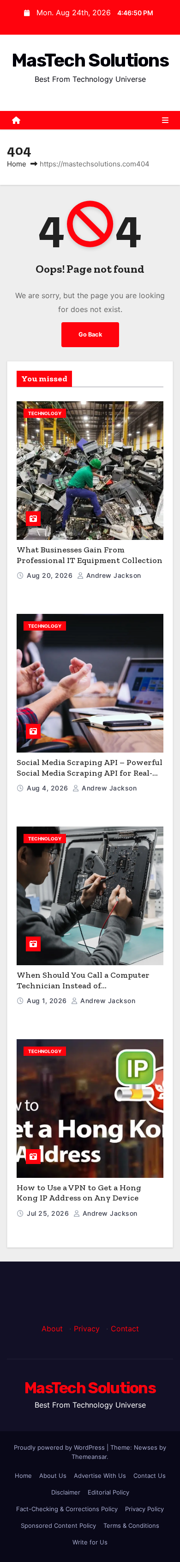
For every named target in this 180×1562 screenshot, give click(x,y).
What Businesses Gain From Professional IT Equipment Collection (89, 555)
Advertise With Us (100, 1475)
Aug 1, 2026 (48, 1001)
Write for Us (90, 1542)
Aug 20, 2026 (51, 575)
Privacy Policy (144, 1509)
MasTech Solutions (90, 60)
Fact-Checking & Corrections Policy (67, 1509)
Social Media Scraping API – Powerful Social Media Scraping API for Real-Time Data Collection (89, 772)
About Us (52, 1475)
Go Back (90, 334)
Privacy (87, 1328)
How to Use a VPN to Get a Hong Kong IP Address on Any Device (79, 1192)
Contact (125, 1328)
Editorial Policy (108, 1492)
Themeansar (89, 1456)
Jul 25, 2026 (49, 1213)
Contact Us (149, 1475)
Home (16, 163)
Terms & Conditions (131, 1525)
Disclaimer (65, 1492)
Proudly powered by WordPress (60, 1447)
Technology (44, 413)
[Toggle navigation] (165, 120)
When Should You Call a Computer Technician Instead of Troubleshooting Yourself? (83, 985)
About (52, 1328)
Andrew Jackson (112, 575)
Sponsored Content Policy (58, 1525)
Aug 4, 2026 (48, 788)
